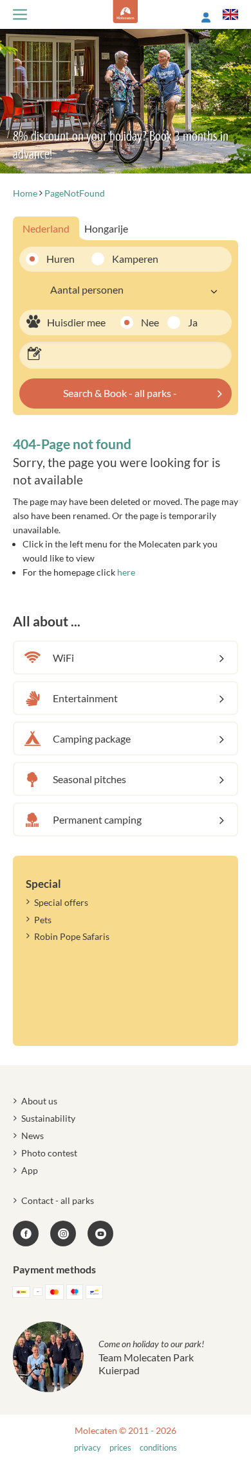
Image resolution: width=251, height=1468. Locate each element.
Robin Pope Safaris (71, 936)
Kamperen (130, 258)
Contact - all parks (57, 1200)
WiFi (63, 657)
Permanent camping (97, 819)
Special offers (61, 902)
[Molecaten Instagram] (63, 1233)
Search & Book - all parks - (120, 393)
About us (39, 1100)
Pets (42, 919)
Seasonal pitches (89, 779)
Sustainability (48, 1118)
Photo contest (49, 1152)
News (32, 1135)
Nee (150, 322)
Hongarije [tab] (106, 228)
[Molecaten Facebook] (26, 1233)
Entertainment (85, 698)
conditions (158, 1448)
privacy (87, 1448)
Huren (60, 258)
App (29, 1170)
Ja (193, 322)
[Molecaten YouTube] (100, 1233)
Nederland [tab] (46, 228)
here (126, 572)
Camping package (92, 738)
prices (120, 1448)
